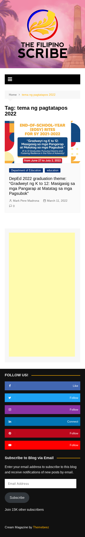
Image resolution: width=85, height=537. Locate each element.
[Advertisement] (42, 295)
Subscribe (17, 497)
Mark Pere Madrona (26, 200)
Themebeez (41, 527)
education (52, 170)
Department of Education (26, 170)
